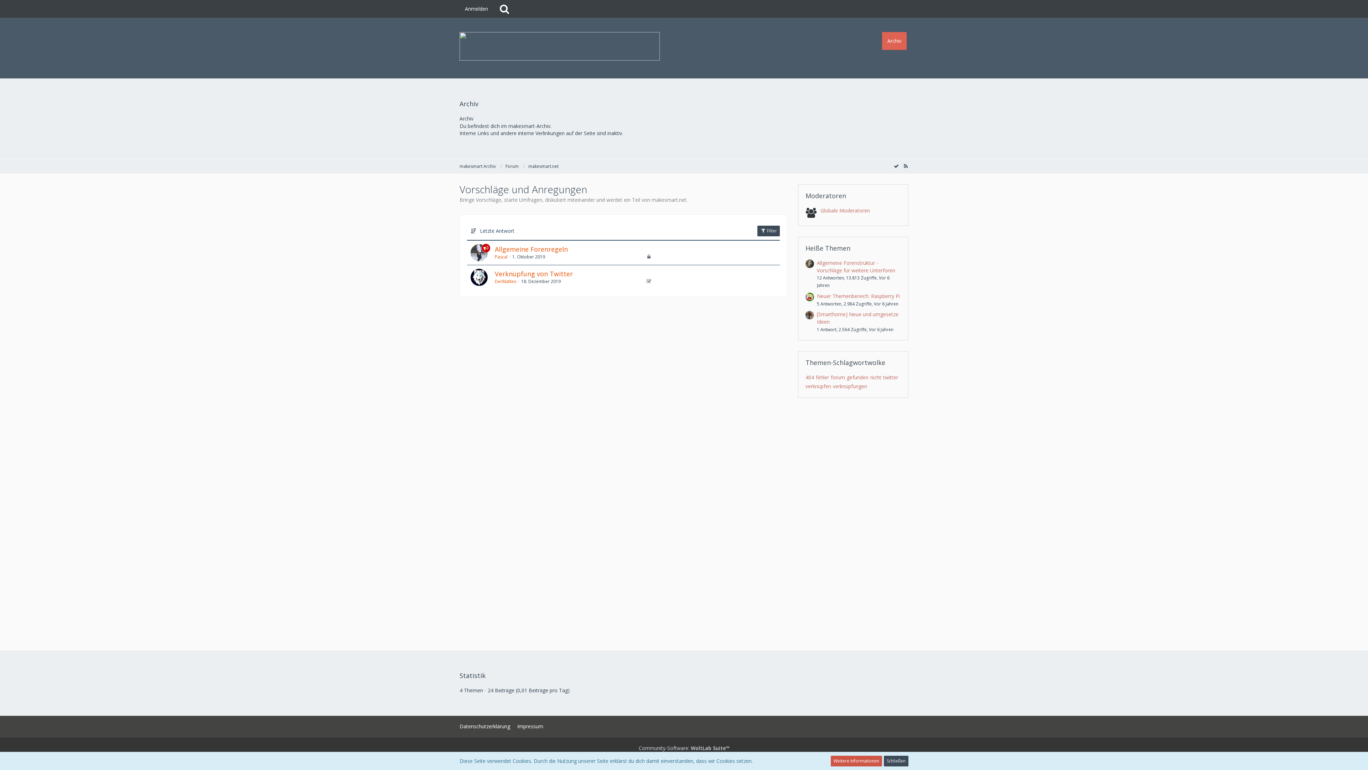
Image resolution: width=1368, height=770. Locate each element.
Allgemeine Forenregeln (531, 249)
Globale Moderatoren (845, 210)
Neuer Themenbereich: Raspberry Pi (858, 296)
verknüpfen (818, 386)
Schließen (896, 761)
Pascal (501, 257)
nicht (875, 377)
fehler (822, 377)
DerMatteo (506, 281)
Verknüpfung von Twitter (534, 274)
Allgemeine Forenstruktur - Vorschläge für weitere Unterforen (856, 267)
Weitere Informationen (856, 761)
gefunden (858, 377)
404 (809, 377)
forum (838, 377)
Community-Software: (684, 748)
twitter (890, 377)
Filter (771, 231)
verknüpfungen (850, 386)
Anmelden (476, 8)
